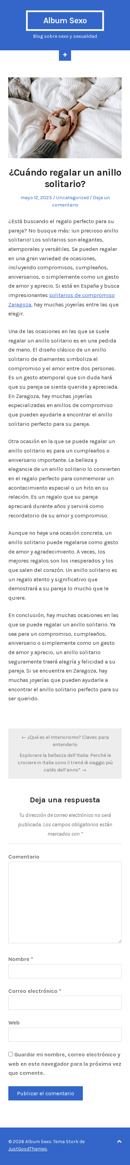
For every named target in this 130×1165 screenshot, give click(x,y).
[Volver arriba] (119, 1141)
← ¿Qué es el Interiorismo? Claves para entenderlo (65, 741)
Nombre (20, 959)
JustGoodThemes (27, 1149)
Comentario (24, 856)
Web (14, 1022)
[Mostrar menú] (65, 55)
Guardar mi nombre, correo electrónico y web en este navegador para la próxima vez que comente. (64, 1063)
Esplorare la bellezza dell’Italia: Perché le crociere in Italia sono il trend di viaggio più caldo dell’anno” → (65, 762)
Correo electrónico (34, 991)
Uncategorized (72, 198)
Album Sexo (65, 20)
